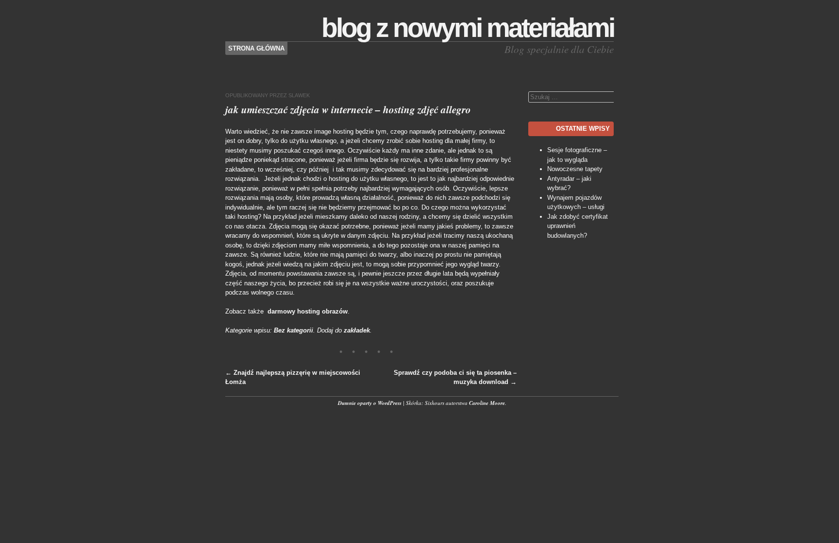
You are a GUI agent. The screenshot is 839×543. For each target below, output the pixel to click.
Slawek (299, 95)
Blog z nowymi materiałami (467, 28)
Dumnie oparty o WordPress (370, 403)
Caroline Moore (487, 403)
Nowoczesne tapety (575, 169)
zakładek (357, 330)
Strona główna (256, 48)
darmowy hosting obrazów (308, 311)
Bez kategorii (293, 330)
